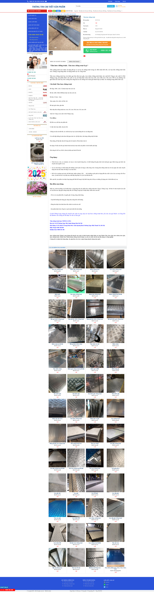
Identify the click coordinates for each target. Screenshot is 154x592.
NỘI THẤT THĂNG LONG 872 (35, 112)
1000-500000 (31, 128)
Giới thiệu (110, 1)
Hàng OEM (31, 115)
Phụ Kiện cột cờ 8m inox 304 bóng (114, 11)
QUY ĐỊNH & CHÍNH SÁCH (68, 580)
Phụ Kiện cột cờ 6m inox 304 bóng (86, 11)
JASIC (30, 89)
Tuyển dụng (117, 1)
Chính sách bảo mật (68, 585)
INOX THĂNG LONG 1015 (34, 121)
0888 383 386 (33, 1)
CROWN (30, 102)
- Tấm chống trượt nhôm (33, 37)
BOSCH (30, 86)
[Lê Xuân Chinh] (27, 72)
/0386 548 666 (40, 1)
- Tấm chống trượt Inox (33, 39)
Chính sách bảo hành (68, 581)
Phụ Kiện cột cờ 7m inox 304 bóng (100, 11)
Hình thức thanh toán (89, 583)
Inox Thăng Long (32, 109)
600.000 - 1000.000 (33, 132)
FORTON (30, 95)
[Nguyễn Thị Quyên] (27, 78)
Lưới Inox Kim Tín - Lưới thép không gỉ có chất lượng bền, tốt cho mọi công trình (36, 99)
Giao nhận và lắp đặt (89, 581)
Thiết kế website (48, 591)
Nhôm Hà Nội (31, 105)
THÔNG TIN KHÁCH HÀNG (89, 580)
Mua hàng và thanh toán (69, 583)
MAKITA (30, 92)
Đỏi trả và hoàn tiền (89, 585)
